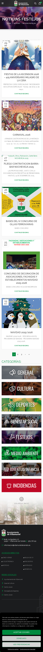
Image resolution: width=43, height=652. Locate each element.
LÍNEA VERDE (7, 557)
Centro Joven (8, 587)
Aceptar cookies (21, 632)
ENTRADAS (28, 565)
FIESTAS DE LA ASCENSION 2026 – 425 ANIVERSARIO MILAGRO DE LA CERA (21, 77)
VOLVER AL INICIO (21, 503)
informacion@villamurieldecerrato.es (17, 545)
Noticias (17, 23)
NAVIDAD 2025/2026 (21, 332)
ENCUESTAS (28, 561)
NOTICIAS (6, 565)
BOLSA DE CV (28, 557)
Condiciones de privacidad (27, 649)
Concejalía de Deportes (11, 591)
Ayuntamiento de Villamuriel (13, 579)
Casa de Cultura (9, 583)
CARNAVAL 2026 (21, 134)
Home (9, 23)
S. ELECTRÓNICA (8, 561)
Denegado (21, 638)
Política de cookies (13, 649)
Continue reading (21, 93)
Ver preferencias (21, 645)
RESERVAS (28, 569)
